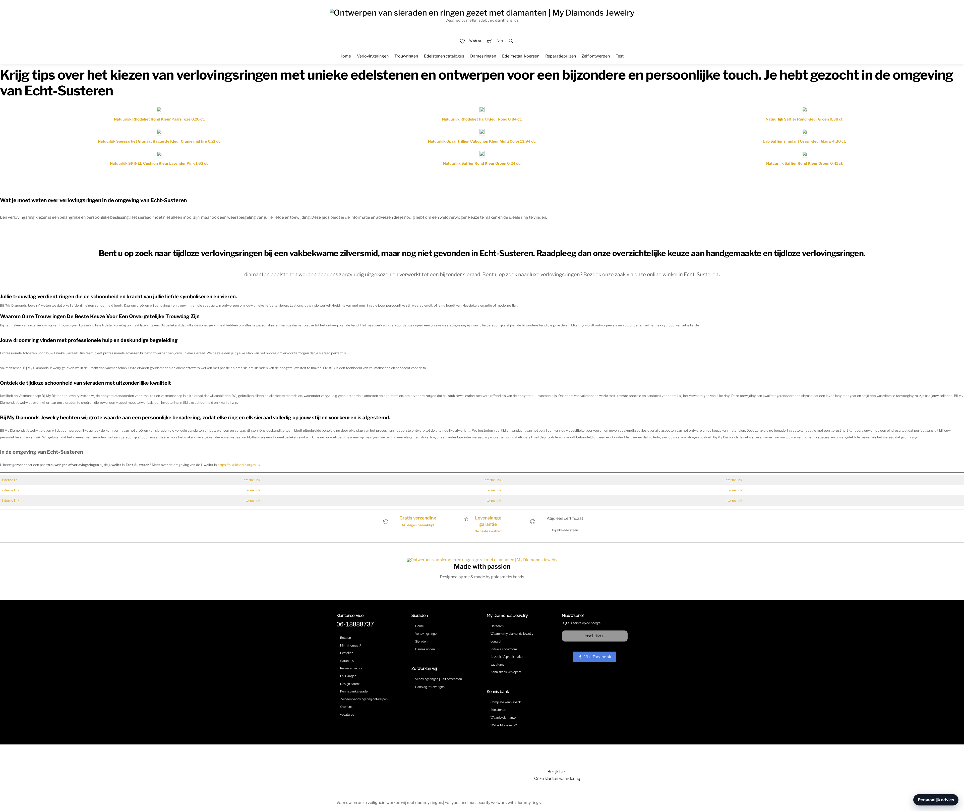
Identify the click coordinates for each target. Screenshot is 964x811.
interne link (10, 480)
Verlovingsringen (373, 56)
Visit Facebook (597, 657)
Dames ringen (483, 56)
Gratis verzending (417, 517)
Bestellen (346, 653)
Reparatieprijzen (560, 56)
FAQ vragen (348, 676)
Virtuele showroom (504, 649)
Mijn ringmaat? (350, 645)
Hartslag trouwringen (430, 687)
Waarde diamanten (504, 717)
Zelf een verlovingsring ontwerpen (364, 699)
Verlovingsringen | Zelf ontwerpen (438, 679)
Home (345, 56)
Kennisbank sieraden (354, 691)
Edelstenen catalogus (444, 56)
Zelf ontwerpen (596, 56)
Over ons (346, 707)
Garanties (347, 661)
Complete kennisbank (506, 702)
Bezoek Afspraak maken (507, 657)
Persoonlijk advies (936, 799)
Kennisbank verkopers (506, 672)
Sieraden (421, 641)
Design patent (350, 684)
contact (496, 641)
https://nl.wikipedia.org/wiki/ (239, 465)
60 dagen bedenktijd (418, 525)
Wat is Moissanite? (504, 725)
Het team (497, 626)
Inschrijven (595, 635)
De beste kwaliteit (488, 531)
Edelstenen (498, 710)
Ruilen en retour (351, 668)
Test (620, 56)
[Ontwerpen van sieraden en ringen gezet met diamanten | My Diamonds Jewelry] (482, 12)
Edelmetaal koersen (520, 56)
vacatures (347, 714)
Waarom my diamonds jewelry (512, 633)
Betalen (345, 638)
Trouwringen (406, 56)
